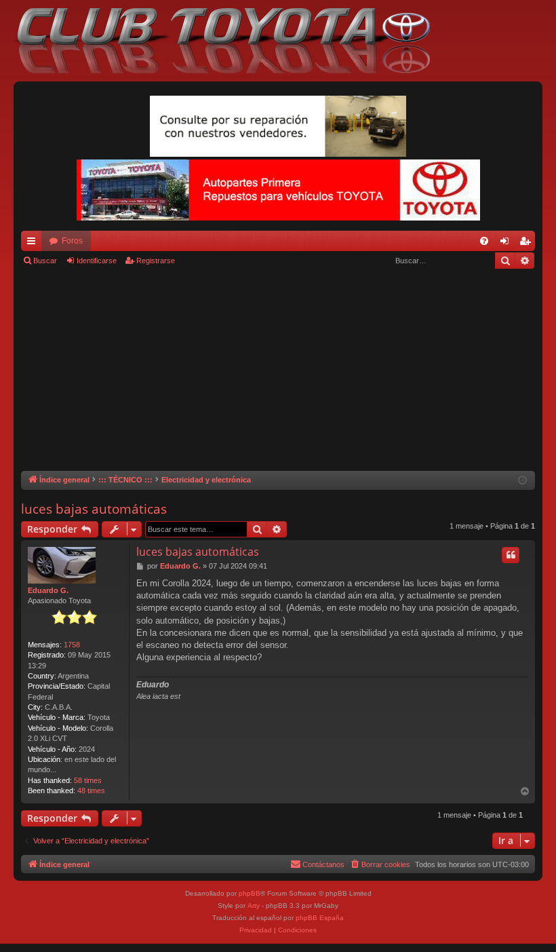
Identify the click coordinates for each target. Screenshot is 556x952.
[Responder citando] (510, 555)
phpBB (249, 893)
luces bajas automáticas (94, 509)
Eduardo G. (48, 590)
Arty (253, 905)
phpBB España (320, 917)
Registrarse (155, 260)
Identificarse (97, 260)
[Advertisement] (278, 369)
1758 (72, 645)
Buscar (45, 260)
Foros (72, 241)
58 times (88, 780)
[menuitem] (484, 241)
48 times (91, 790)
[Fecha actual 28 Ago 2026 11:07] (522, 481)
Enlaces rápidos (33, 243)
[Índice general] (230, 40)
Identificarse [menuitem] (507, 243)
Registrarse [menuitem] (527, 243)
